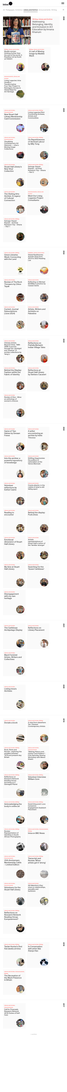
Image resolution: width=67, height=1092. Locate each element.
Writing (54, 10)
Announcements (44, 10)
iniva (7, 3)
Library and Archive (31, 10)
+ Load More (33, 1034)
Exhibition (19, 10)
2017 (59, 11)
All (4, 10)
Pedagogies (10, 10)
